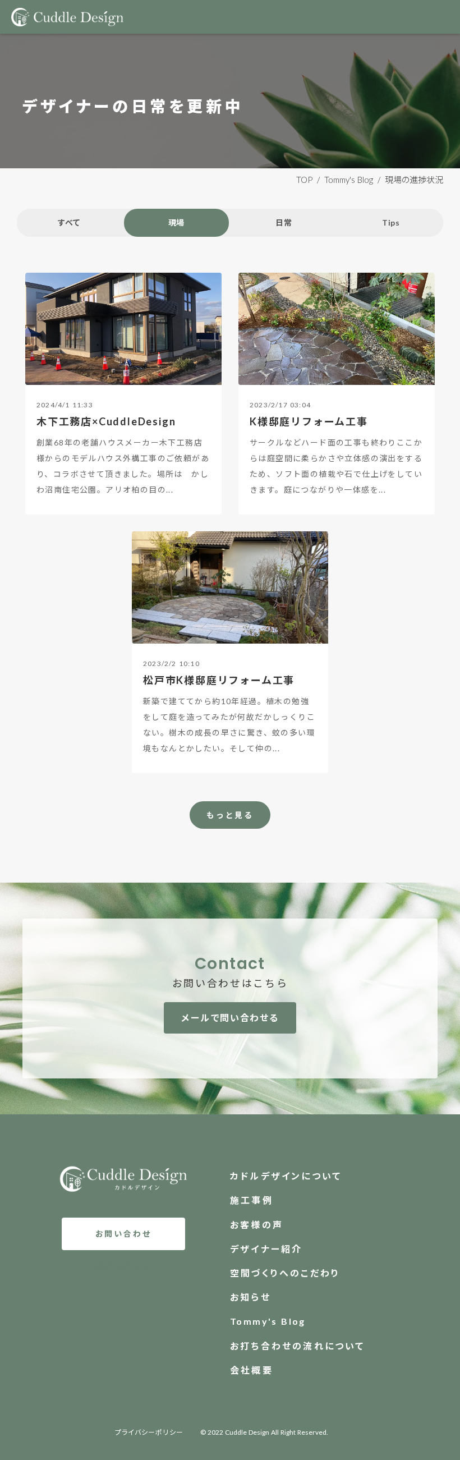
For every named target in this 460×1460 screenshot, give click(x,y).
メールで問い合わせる (230, 1017)
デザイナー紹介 (266, 1248)
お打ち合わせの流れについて (297, 1345)
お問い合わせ (123, 1233)
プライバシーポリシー (149, 1432)
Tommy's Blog (348, 180)
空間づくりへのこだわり (285, 1273)
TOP (304, 180)
